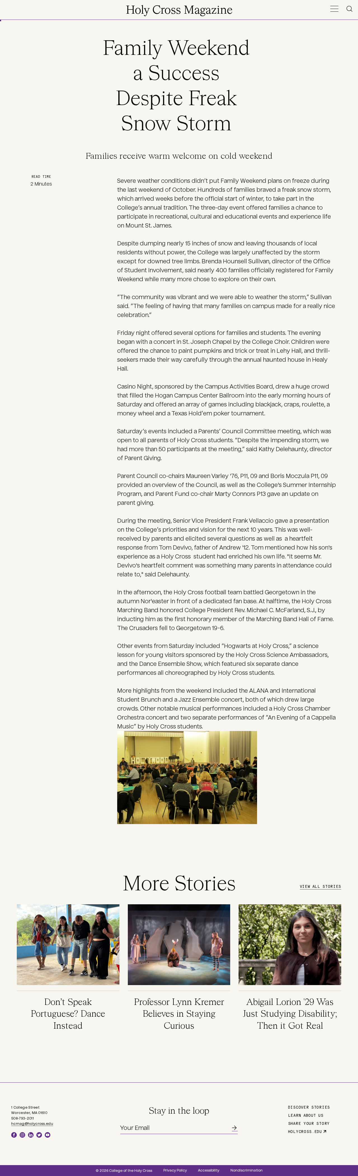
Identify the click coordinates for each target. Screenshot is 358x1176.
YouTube (47, 1135)
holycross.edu (305, 1131)
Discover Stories (309, 1107)
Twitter (39, 1135)
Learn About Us (306, 1115)
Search (350, 9)
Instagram (22, 1135)
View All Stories (320, 886)
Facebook (14, 1135)
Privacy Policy (175, 1170)
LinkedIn (31, 1135)
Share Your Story (309, 1123)
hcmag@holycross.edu (32, 1124)
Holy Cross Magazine (179, 10)
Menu (334, 9)
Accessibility (208, 1170)
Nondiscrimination (246, 1170)
